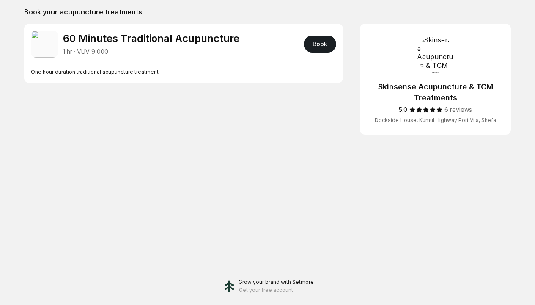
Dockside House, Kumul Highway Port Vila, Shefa (435, 120)
